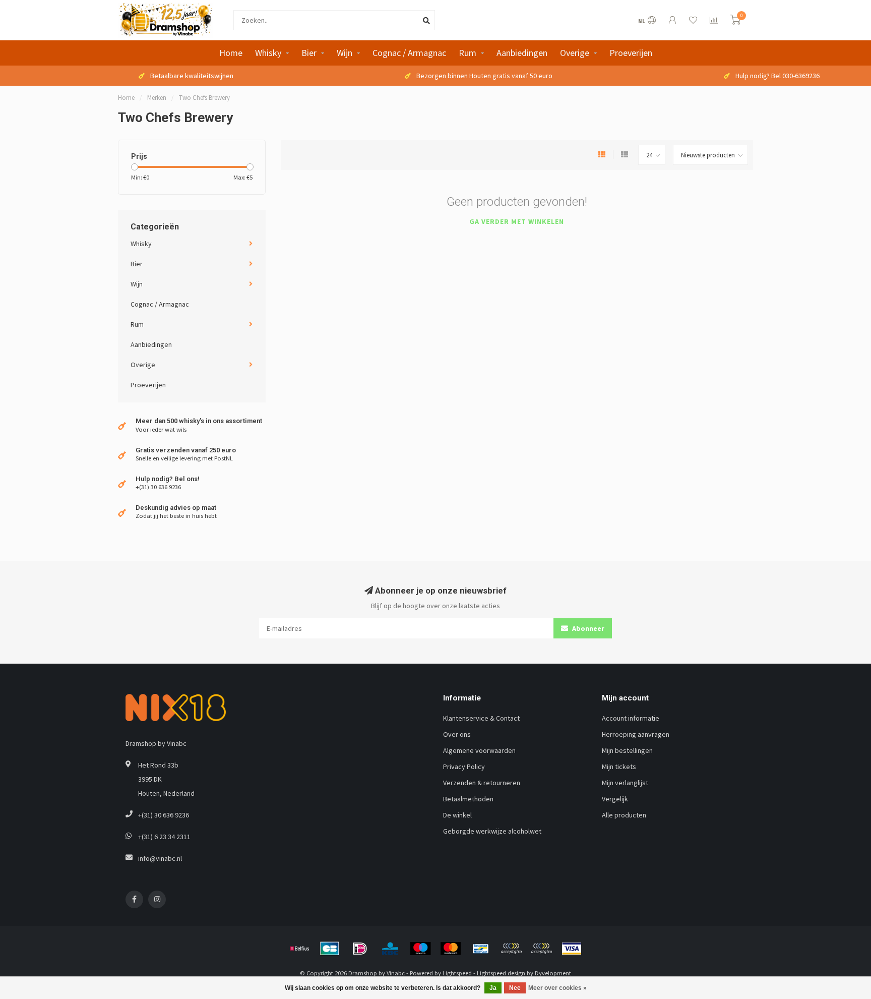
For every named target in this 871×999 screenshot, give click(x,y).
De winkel (457, 814)
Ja (492, 987)
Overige (574, 52)
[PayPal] (511, 948)
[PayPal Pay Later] (541, 948)
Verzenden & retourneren (481, 782)
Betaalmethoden (468, 798)
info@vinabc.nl (160, 858)
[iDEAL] (359, 948)
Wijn (344, 52)
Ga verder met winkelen (516, 221)
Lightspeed (457, 973)
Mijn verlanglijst (625, 782)
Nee (515, 987)
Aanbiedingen (521, 52)
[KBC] (390, 948)
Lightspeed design (501, 973)
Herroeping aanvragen (635, 734)
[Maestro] (420, 948)
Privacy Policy (464, 766)
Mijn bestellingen (627, 750)
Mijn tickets (619, 766)
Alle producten (624, 814)
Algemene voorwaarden (479, 750)
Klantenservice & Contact (481, 718)
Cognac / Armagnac (409, 52)
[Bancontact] (480, 948)
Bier (309, 52)
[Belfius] (299, 948)
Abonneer (587, 628)
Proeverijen (630, 52)
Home (230, 52)
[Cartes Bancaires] (329, 948)
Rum (467, 52)
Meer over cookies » (557, 987)
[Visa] (571, 948)
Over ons (457, 734)
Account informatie (630, 718)
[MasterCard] (450, 948)
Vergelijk (615, 798)
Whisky (268, 52)
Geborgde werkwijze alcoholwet (492, 831)
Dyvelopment (553, 973)
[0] (735, 21)
